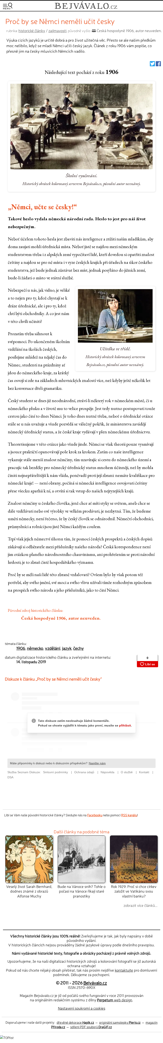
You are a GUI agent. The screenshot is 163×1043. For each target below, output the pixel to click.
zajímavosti (57, 30)
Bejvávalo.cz (95, 982)
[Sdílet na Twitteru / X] (152, 65)
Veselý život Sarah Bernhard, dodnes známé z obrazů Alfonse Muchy (29, 891)
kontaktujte (124, 970)
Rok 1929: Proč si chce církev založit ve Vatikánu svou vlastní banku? (133, 891)
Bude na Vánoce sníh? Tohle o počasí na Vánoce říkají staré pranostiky (81, 891)
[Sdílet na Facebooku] (158, 65)
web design (114, 999)
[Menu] (8, 6)
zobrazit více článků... (140, 905)
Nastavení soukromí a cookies (81, 1008)
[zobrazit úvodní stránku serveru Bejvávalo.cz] (85, 8)
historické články (31, 30)
